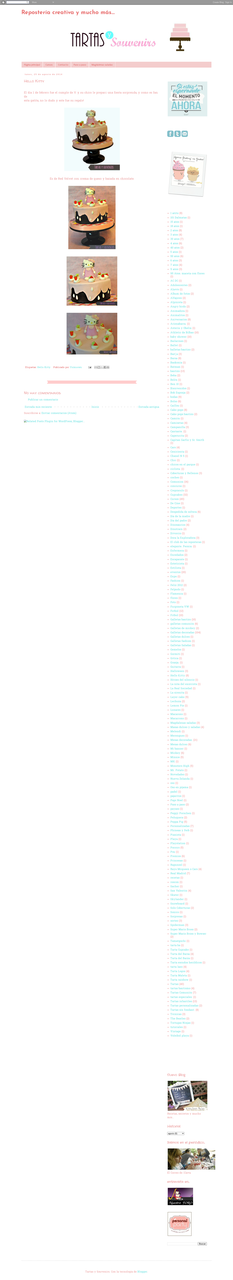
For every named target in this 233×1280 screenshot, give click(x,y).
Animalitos (177, 315)
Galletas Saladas (180, 645)
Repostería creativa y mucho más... (68, 13)
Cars (173, 448)
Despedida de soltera (183, 512)
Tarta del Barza (180, 958)
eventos (175, 572)
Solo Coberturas (180, 908)
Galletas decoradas (182, 633)
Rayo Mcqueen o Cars (184, 869)
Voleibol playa (179, 1036)
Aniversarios (178, 320)
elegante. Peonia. (181, 547)
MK (172, 762)
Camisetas (176, 423)
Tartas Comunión (181, 993)
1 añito (174, 213)
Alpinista (176, 302)
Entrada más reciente (38, 407)
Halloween (177, 671)
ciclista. (175, 469)
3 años (174, 235)
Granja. (174, 663)
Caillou (174, 406)
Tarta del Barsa (180, 954)
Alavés (174, 290)
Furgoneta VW (179, 607)
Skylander (177, 899)
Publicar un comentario (43, 400)
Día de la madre (180, 516)
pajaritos (175, 796)
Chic (173, 460)
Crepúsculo (177, 491)
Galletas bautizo (180, 620)
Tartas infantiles (181, 1001)
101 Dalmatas (178, 218)
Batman (175, 367)
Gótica (174, 658)
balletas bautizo (180, 350)
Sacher (174, 887)
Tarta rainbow (179, 980)
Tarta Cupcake (179, 950)
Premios (175, 856)
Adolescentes (179, 285)
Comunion (176, 482)
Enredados (177, 555)
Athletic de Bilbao (182, 333)
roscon (174, 882)
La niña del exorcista (183, 684)
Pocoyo (175, 848)
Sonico (174, 912)
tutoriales (176, 1027)
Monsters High (179, 766)
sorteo (174, 921)
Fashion (175, 581)
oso (172, 783)
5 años (174, 252)
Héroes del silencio (182, 680)
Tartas (174, 984)
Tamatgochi (178, 941)
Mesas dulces (178, 745)
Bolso (173, 402)
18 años (174, 226)
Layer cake (177, 697)
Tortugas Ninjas (180, 1023)
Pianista (175, 835)
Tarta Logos (177, 971)
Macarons (176, 714)
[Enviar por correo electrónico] (95, 367)
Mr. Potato (177, 770)
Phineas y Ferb (179, 830)
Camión (175, 419)
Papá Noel (176, 800)
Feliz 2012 (176, 585)
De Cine (175, 503)
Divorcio (175, 534)
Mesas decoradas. (181, 740)
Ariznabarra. (178, 324)
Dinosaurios (177, 525)
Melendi (175, 732)
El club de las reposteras (185, 542)
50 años (174, 256)
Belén (173, 380)
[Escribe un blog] (98, 367)
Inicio (95, 407)
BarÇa (174, 354)
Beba (173, 376)
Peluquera (176, 818)
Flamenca (176, 594)
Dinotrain (176, 529)
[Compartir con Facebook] (105, 367)
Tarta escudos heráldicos (186, 963)
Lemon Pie (177, 706)
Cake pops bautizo (181, 414)
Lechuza (175, 701)
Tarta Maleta (178, 976)
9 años (174, 269)
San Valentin (178, 891)
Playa (174, 839)
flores (174, 598)
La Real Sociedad (181, 688)
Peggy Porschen (180, 813)
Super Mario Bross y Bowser (188, 934)
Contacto (63, 64)
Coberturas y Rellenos (184, 473)
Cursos (49, 64)
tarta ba (175, 945)
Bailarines (176, 341)
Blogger (142, 1272)
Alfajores (176, 298)
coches (174, 478)
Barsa (173, 358)
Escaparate (177, 559)
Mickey (175, 753)
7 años (174, 265)
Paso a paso (80, 64)
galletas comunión (182, 624)
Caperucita (177, 436)
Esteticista (177, 564)
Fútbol (174, 615)
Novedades (177, 775)
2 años (174, 231)
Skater (174, 895)
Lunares (175, 710)
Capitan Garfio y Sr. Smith (187, 440)
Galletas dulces (180, 637)
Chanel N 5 (177, 456)
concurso (176, 486)
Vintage (175, 1032)
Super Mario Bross (182, 930)
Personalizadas (180, 826)
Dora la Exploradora (182, 538)
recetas (175, 878)
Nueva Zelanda (180, 779)
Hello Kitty (43, 367)
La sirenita (177, 693)
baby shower (178, 337)
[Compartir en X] (102, 367)
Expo (173, 577)
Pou (172, 852)
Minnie (175, 757)
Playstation (177, 843)
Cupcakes (176, 495)
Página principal (32, 64)
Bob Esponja (177, 393)
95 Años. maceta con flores (187, 274)
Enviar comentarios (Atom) (59, 413)
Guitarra (175, 667)
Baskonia (176, 363)
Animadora (177, 311)
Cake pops (176, 410)
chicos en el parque (182, 465)
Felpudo (175, 590)
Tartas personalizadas (184, 1006)
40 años (175, 248)
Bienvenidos (178, 389)
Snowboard (177, 904)
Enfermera (177, 551)
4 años (174, 244)
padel (173, 792)
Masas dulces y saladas (185, 727)
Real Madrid (178, 874)
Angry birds (178, 307)
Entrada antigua (149, 407)
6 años (174, 261)
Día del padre (178, 521)
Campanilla (177, 427)
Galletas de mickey (182, 628)
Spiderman (177, 925)
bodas (174, 397)
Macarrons (177, 719)
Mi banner (177, 749)
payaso (174, 809)
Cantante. (176, 432)
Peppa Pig (176, 822)
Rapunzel (176, 865)
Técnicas (175, 1014)
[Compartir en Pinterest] (108, 367)
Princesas (176, 861)
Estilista (175, 568)
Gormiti (175, 654)
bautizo (175, 371)
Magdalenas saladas (102, 64)
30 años (174, 239)
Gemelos (175, 650)
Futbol (174, 611)
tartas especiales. (181, 997)
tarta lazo (176, 967)
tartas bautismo (180, 988)
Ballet (174, 345)
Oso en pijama (179, 787)
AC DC (174, 281)
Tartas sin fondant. (182, 1010)
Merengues (177, 736)
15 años (174, 222)
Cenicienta (177, 452)
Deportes (175, 508)
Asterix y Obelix (181, 328)
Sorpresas (176, 917)
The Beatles (177, 1019)
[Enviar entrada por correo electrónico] (89, 367)
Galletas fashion (180, 641)
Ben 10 (174, 384)
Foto (173, 602)
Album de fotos (180, 294)
